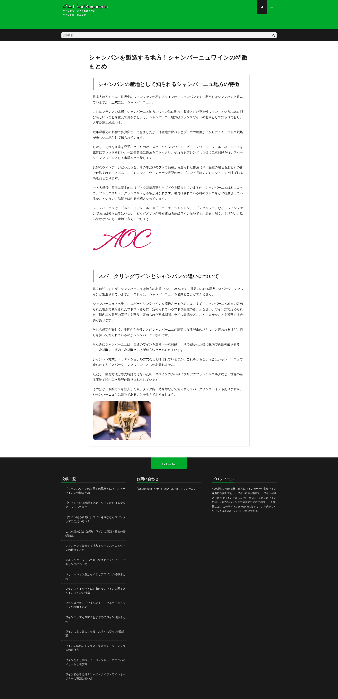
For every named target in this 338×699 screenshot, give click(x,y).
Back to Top (169, 464)
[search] (274, 35)
